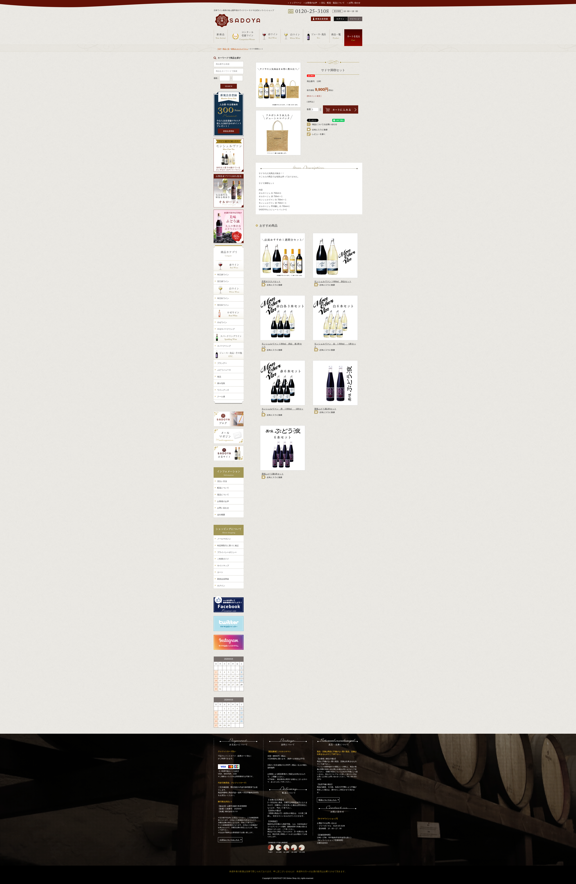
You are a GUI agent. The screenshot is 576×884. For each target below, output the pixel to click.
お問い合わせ (354, 3)
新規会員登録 (228, 131)
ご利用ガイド (223, 559)
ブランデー (222, 363)
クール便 (221, 396)
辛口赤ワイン (223, 274)
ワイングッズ (223, 390)
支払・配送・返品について (333, 3)
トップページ (295, 3)
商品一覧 (226, 49)
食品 (219, 377)
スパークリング (224, 346)
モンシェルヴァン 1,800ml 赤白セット (332, 281)
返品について (223, 494)
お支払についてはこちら (229, 840)
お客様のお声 (311, 3)
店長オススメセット (271, 281)
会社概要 (221, 515)
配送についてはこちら (328, 800)
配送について (223, 488)
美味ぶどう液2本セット (325, 409)
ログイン (221, 586)
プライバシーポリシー (227, 552)
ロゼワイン (222, 322)
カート (220, 572)
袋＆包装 (221, 383)
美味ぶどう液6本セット (273, 474)
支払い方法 (222, 481)
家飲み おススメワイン (239, 49)
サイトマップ (223, 566)
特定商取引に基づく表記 (228, 545)
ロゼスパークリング (226, 329)
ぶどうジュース (224, 370)
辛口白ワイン (223, 298)
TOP (219, 49)
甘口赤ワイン (223, 281)
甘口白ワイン (223, 305)
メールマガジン (224, 539)
